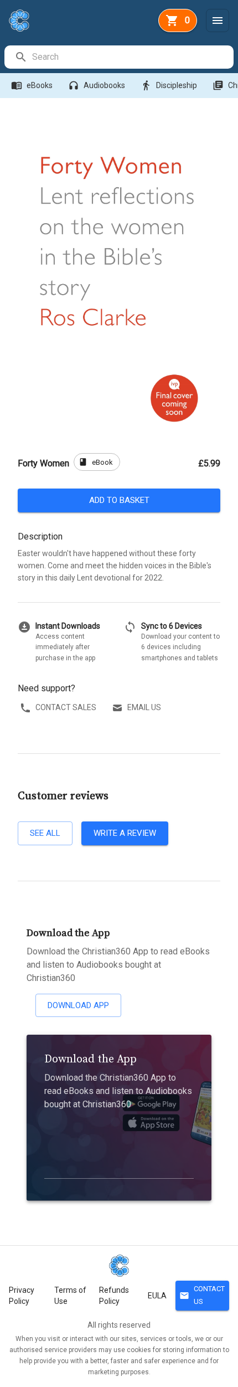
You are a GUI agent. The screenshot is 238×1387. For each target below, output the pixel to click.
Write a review (125, 833)
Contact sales (65, 707)
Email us (144, 707)
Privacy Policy (21, 1296)
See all (45, 833)
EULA (157, 1295)
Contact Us (202, 1295)
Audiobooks (96, 85)
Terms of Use (70, 1296)
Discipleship (169, 85)
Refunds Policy (114, 1296)
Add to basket (119, 500)
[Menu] (217, 20)
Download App (78, 1005)
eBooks (32, 85)
